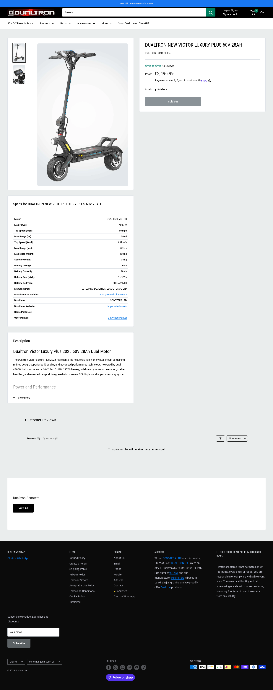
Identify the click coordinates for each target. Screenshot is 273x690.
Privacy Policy (77, 574)
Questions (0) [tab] (50, 438)
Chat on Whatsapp (124, 596)
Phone (117, 568)
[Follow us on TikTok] (143, 667)
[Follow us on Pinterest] (129, 667)
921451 (173, 572)
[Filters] (220, 438)
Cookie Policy (77, 596)
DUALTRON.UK (179, 563)
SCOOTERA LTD (172, 558)
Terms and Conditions (82, 591)
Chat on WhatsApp (18, 558)
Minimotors (177, 577)
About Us (119, 558)
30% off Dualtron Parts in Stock (136, 3)
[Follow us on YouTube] (136, 667)
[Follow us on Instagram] (122, 667)
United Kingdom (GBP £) (41, 661)
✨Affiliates (120, 591)
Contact (118, 585)
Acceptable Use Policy (82, 585)
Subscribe (19, 643)
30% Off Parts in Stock (20, 23)
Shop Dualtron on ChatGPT (133, 23)
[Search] (210, 12)
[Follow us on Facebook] (108, 667)
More (105, 23)
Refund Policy (77, 558)
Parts (63, 23)
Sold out (173, 101)
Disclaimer (75, 602)
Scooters (45, 23)
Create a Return (78, 563)
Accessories (84, 23)
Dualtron (150, 53)
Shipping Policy (78, 568)
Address (118, 580)
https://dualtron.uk (117, 306)
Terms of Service (78, 580)
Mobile (117, 574)
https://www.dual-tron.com (113, 294)
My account (230, 14)
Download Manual (117, 317)
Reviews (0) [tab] (33, 438)
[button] (153, 65)
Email (117, 563)
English (13, 661)
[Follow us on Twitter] (115, 667)
